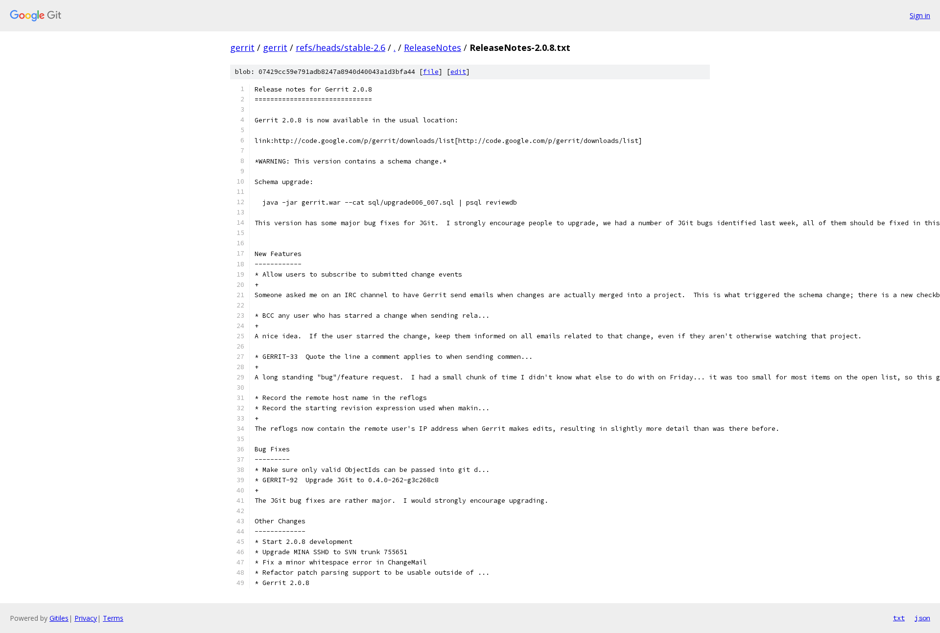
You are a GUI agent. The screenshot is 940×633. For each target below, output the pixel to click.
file (431, 72)
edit (458, 72)
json (922, 617)
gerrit (242, 47)
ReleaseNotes (432, 47)
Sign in (920, 15)
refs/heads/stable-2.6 (340, 47)
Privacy (85, 618)
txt (899, 617)
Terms (113, 618)
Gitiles (59, 618)
